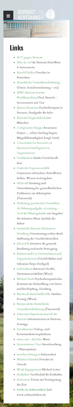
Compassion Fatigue (30, 128)
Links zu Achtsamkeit (31, 390)
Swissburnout (25, 329)
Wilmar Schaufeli (28, 359)
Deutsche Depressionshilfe (33, 168)
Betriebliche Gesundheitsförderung (38, 82)
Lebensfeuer (24, 269)
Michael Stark (25, 279)
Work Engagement (29, 369)
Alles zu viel (24, 62)
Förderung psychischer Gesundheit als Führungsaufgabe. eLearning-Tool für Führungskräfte (38, 208)
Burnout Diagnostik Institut (34, 118)
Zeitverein (23, 380)
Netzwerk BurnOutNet (31, 294)
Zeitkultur (23, 374)
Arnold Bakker (26, 72)
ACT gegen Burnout (30, 57)
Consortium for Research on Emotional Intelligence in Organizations (34, 148)
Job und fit (23, 244)
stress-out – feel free (29, 339)
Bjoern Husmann (27, 108)
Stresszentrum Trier (29, 344)
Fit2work (23, 183)
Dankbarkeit (25, 158)
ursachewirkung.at (28, 354)
